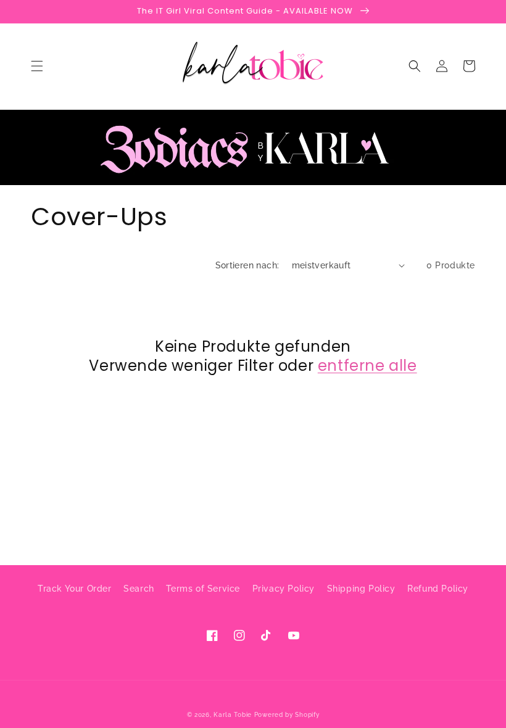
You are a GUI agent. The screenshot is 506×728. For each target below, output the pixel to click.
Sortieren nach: (247, 265)
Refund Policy (437, 589)
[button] (37, 66)
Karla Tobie (233, 714)
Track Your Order (75, 589)
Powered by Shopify (287, 714)
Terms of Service (203, 589)
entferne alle (367, 365)
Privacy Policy (283, 589)
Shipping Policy (361, 589)
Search (138, 589)
